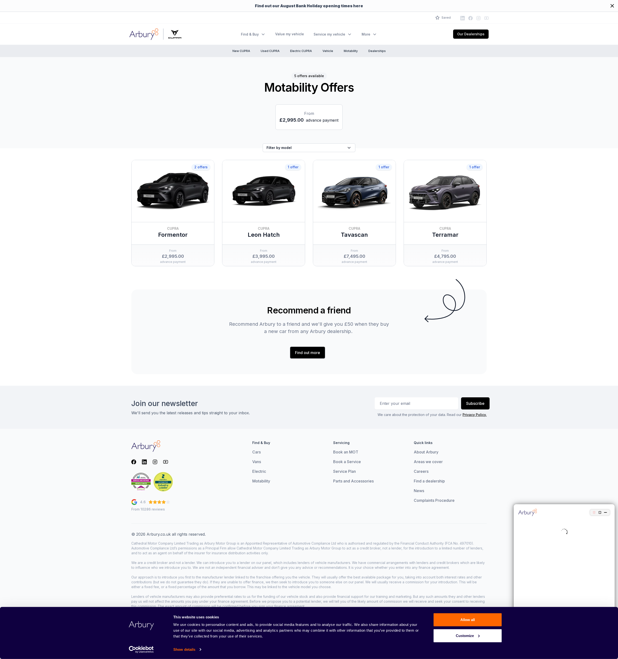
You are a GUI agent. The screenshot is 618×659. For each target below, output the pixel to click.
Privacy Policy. (475, 415)
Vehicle (328, 51)
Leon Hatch (264, 234)
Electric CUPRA (301, 51)
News (419, 490)
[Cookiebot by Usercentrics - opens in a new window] (141, 649)
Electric (259, 471)
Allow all (467, 620)
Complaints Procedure (434, 500)
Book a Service (347, 461)
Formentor (173, 234)
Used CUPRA (270, 51)
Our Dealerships (471, 34)
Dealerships (377, 51)
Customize (465, 635)
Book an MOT (345, 452)
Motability (351, 51)
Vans (256, 461)
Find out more (307, 352)
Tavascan (354, 234)
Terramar (445, 234)
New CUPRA (241, 51)
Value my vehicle (289, 34)
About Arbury (426, 452)
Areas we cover (428, 461)
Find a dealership (429, 481)
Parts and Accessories (353, 481)
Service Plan (344, 471)
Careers (421, 471)
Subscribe (475, 403)
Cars (256, 452)
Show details (184, 649)
